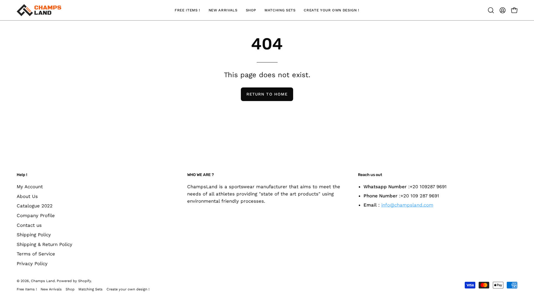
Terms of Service (36, 254)
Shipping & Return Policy (44, 244)
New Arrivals (51, 289)
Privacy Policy (32, 263)
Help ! (22, 174)
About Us (27, 196)
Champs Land (43, 281)
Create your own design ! (128, 289)
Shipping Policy (34, 234)
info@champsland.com (407, 205)
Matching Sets (90, 289)
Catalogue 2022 (35, 205)
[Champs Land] (39, 10)
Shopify (84, 281)
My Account (30, 186)
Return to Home (267, 94)
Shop (70, 289)
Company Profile (36, 215)
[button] (491, 10)
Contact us (29, 225)
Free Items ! (27, 289)
